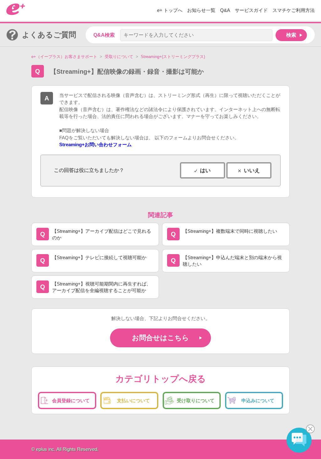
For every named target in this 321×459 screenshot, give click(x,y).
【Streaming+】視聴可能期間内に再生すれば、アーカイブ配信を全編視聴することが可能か (101, 287)
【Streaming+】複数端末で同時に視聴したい (230, 231)
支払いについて (133, 400)
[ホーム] (15, 13)
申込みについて (257, 400)
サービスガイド (251, 10)
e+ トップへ (169, 10)
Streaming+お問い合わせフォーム (95, 144)
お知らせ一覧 (201, 10)
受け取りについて (195, 400)
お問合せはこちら (160, 338)
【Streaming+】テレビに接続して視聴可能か (99, 257)
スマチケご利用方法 (293, 10)
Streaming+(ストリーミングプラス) (173, 56)
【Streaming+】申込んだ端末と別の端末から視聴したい (232, 261)
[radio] (202, 170)
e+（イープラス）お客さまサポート (64, 56)
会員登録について (71, 400)
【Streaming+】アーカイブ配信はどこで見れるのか (101, 234)
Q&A (225, 10)
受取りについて (119, 56)
